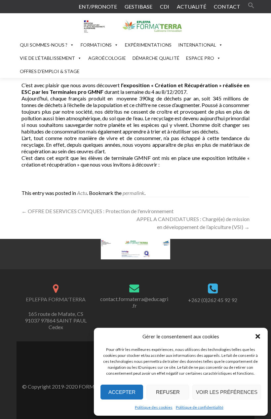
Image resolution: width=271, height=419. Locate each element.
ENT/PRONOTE (98, 6)
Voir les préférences (226, 392)
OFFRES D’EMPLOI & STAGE (50, 71)
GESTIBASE (138, 6)
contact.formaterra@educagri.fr (134, 302)
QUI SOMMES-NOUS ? (43, 45)
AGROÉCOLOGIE (107, 58)
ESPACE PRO (200, 58)
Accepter (122, 392)
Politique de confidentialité (199, 407)
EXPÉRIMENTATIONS (148, 45)
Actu (82, 193)
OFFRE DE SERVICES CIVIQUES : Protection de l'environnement (97, 211)
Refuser (168, 392)
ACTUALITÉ (191, 6)
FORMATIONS (96, 45)
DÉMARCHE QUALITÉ (156, 58)
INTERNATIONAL (197, 45)
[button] (257, 336)
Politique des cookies (154, 407)
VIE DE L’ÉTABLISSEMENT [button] (47, 58)
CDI (164, 6)
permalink (133, 193)
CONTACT (227, 6)
